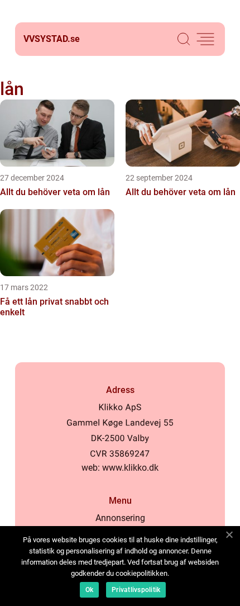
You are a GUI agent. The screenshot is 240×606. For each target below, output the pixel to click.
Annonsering (120, 518)
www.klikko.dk (130, 467)
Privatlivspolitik (136, 590)
